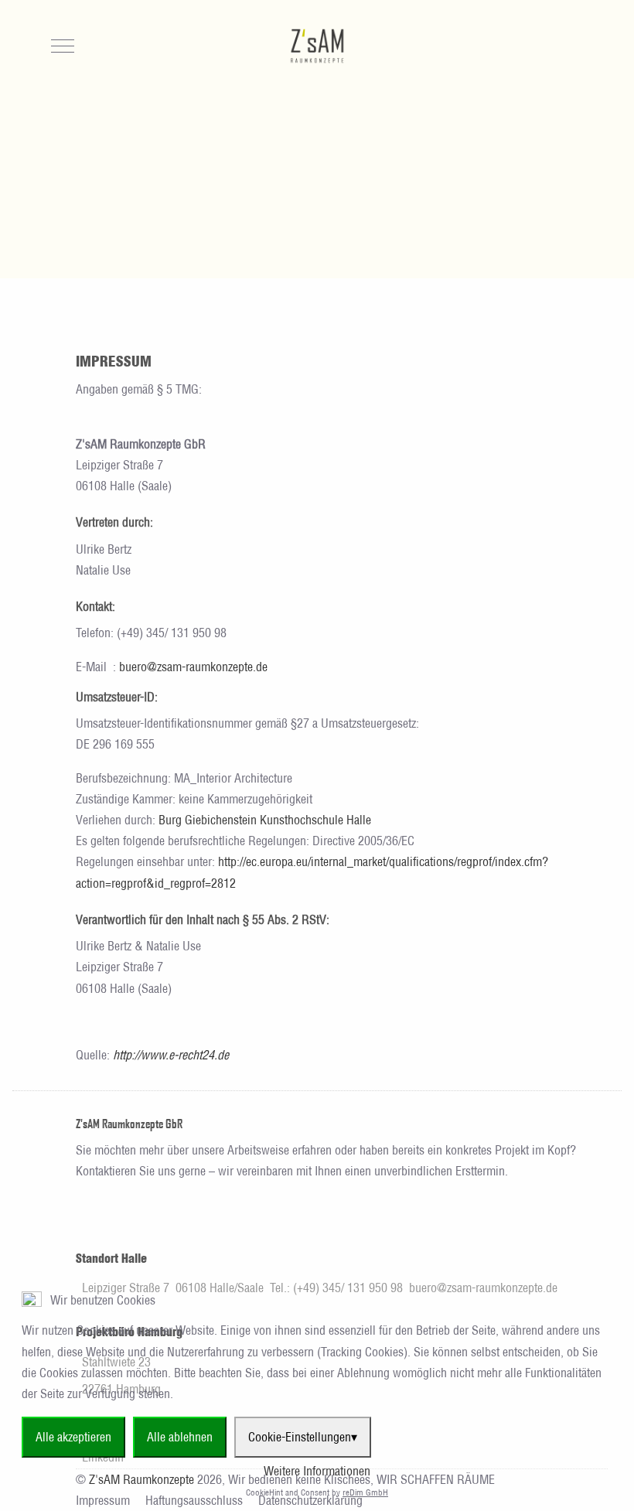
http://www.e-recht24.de (171, 1054)
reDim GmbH (365, 1492)
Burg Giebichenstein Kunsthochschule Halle (264, 819)
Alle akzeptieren (73, 1436)
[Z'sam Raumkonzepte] (316, 46)
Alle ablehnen (180, 1436)
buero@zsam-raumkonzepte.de (193, 666)
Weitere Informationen (317, 1471)
